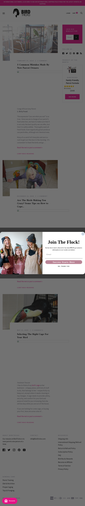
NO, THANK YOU (63, 266)
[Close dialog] (83, 234)
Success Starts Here (64, 262)
